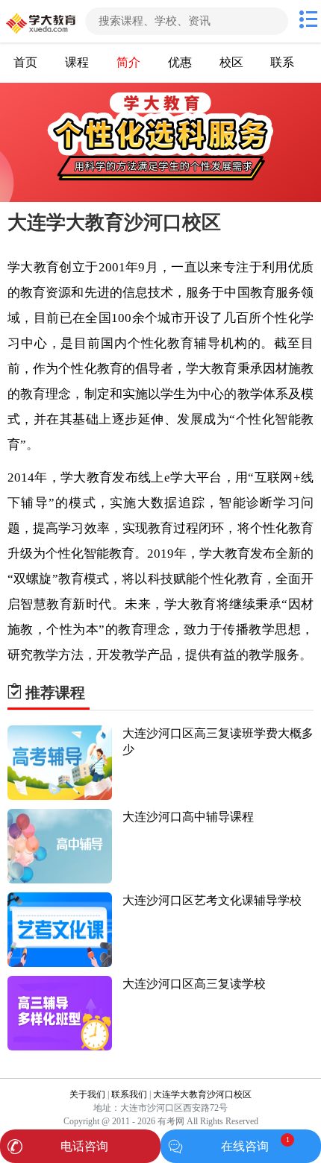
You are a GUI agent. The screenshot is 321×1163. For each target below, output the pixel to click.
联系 (282, 62)
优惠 (180, 62)
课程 (77, 62)
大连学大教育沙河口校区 (202, 1094)
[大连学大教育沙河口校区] (41, 21)
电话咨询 (84, 1146)
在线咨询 (245, 1146)
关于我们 (87, 1094)
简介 (128, 62)
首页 (25, 62)
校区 (231, 62)
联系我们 (129, 1094)
